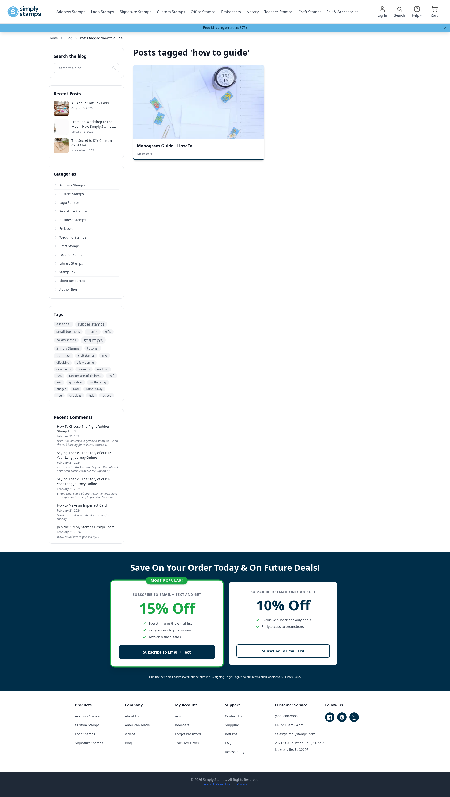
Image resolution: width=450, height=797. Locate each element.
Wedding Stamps (72, 237)
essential (63, 324)
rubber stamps (91, 324)
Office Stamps (203, 11)
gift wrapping (85, 363)
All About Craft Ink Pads (90, 103)
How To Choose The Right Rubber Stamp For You (83, 428)
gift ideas (75, 395)
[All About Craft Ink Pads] (61, 108)
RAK (59, 376)
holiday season (66, 340)
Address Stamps (70, 11)
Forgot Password (188, 734)
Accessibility (234, 752)
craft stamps (86, 356)
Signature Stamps (135, 11)
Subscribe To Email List (283, 651)
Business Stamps (72, 220)
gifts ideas (75, 382)
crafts (92, 331)
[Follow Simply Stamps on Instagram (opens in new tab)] (354, 717)
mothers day (98, 382)
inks (59, 382)
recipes (106, 395)
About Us (132, 716)
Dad (76, 389)
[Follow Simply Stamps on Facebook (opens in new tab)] (329, 717)
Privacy (242, 784)
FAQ (228, 743)
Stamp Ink (67, 272)
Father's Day (94, 389)
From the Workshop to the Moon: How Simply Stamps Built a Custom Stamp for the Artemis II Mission (94, 124)
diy (104, 355)
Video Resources (72, 280)
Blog (128, 743)
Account (181, 716)
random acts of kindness (85, 376)
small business (68, 331)
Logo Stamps (102, 11)
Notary (253, 11)
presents (84, 369)
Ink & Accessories (342, 11)
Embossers (231, 11)
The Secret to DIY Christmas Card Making (93, 142)
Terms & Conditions (217, 784)
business (63, 355)
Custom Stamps (171, 11)
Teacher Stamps (278, 11)
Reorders (182, 725)
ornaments (63, 369)
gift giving (62, 363)
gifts (108, 332)
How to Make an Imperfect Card (82, 505)
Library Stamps (71, 263)
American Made (137, 725)
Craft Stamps (310, 11)
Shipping (232, 725)
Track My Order (187, 743)
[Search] (114, 68)
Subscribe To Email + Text (167, 652)
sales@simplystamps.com (295, 734)
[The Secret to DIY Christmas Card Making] (61, 145)
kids (91, 395)
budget (61, 389)
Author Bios (68, 289)
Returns (231, 734)
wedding (102, 369)
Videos (130, 734)
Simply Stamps (68, 348)
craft (112, 376)
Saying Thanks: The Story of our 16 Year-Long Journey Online (84, 455)
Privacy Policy (292, 677)
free (59, 395)
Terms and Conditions (266, 677)
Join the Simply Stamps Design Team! (86, 527)
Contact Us (233, 716)
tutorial (93, 348)
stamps (93, 340)
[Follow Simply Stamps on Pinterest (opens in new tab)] (342, 717)
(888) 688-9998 (286, 716)
